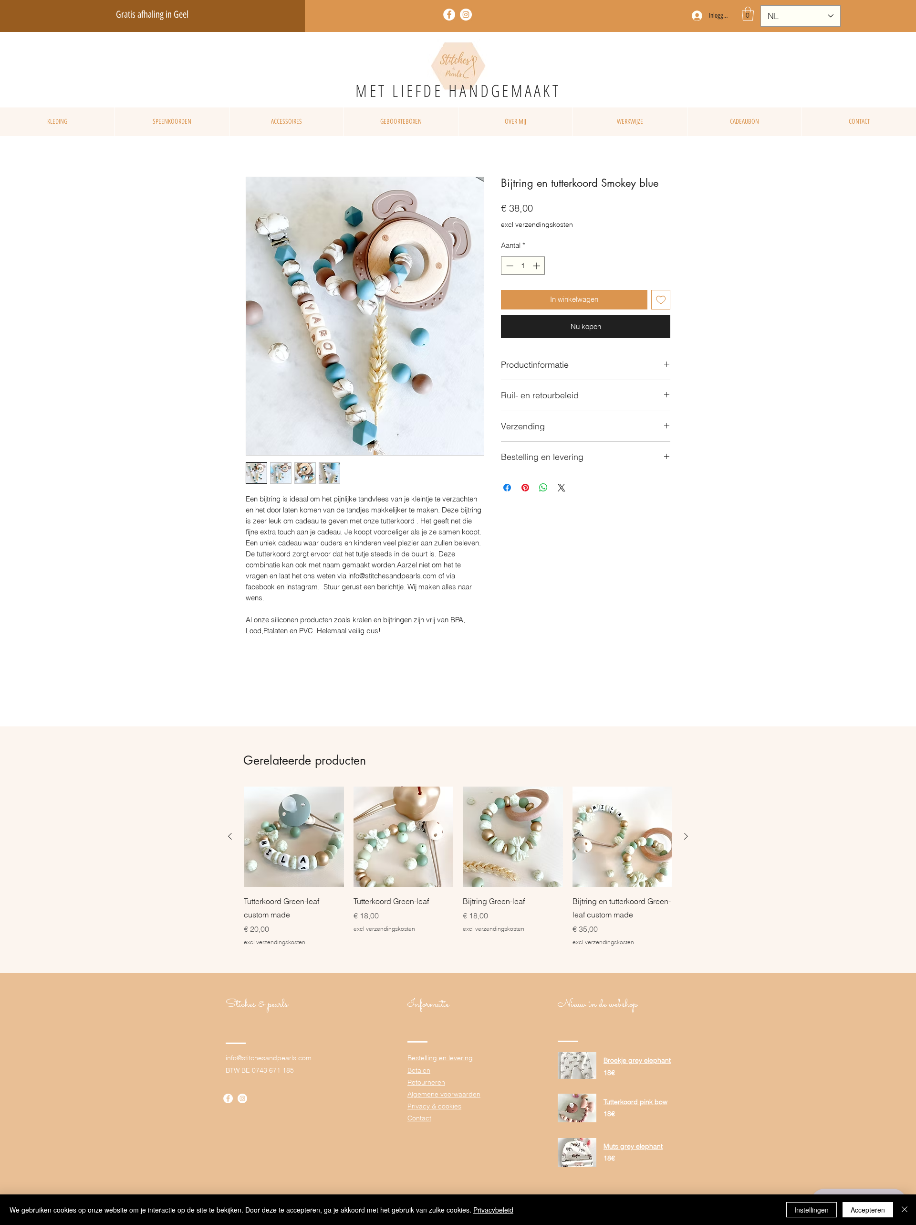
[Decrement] (508, 266)
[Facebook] (449, 15)
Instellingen (811, 1209)
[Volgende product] (686, 836)
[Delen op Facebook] (507, 487)
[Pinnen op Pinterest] (525, 487)
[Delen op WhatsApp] (543, 487)
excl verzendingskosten (537, 224)
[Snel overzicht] (294, 837)
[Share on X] (561, 487)
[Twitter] (466, 15)
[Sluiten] (904, 1209)
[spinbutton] (523, 266)
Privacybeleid (493, 1209)
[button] (748, 14)
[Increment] (537, 266)
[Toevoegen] (661, 299)
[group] (458, 866)
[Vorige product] (230, 836)
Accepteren (868, 1209)
